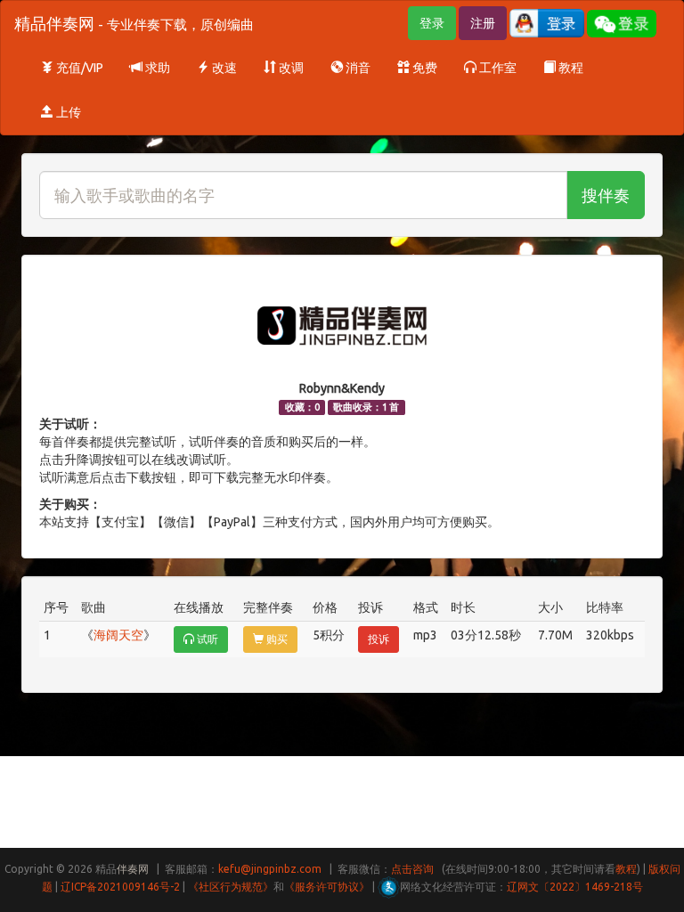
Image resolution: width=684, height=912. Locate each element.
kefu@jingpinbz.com (270, 869)
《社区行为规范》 (230, 886)
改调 (290, 68)
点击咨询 (412, 869)
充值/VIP (78, 68)
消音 (356, 68)
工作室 (496, 68)
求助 (156, 68)
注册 (482, 23)
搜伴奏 (606, 195)
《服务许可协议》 (327, 886)
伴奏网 (133, 869)
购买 (276, 639)
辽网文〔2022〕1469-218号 (575, 886)
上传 (67, 112)
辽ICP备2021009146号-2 (120, 886)
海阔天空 (118, 635)
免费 (423, 68)
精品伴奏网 (134, 23)
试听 (206, 639)
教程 (569, 68)
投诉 (378, 639)
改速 (223, 68)
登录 (431, 23)
